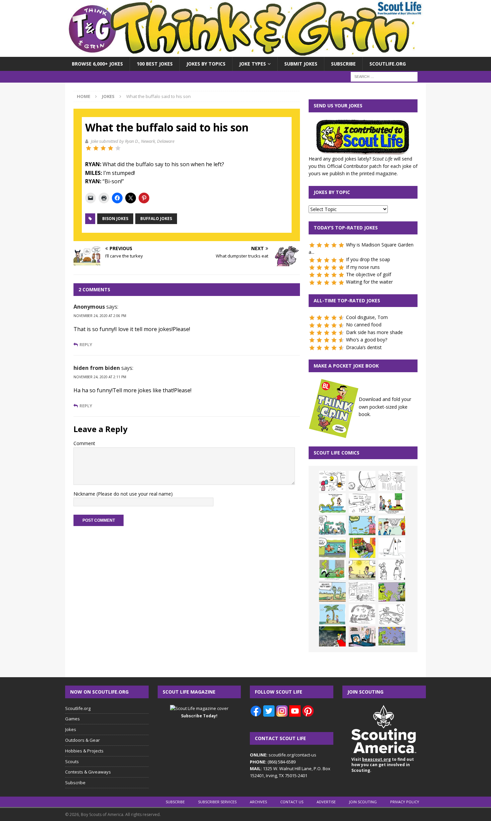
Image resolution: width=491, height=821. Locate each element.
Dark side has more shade (374, 332)
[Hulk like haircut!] (391, 592)
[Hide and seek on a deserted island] (332, 614)
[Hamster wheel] (362, 481)
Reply (85, 344)
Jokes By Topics (205, 64)
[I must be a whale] (332, 548)
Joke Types (252, 64)
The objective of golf (368, 274)
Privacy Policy (404, 801)
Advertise (326, 801)
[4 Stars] (110, 148)
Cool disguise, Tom (367, 317)
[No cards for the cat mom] (362, 636)
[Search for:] (384, 76)
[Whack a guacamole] (362, 548)
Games (72, 719)
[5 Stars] (118, 148)
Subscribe (343, 64)
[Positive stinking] (362, 592)
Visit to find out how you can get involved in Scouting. (382, 765)
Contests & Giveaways (88, 772)
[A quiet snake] (332, 592)
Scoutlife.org (387, 64)
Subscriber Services (217, 801)
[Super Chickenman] (332, 636)
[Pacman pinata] (332, 481)
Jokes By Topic (332, 192)
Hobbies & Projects (84, 751)
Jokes (70, 729)
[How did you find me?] (332, 570)
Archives (258, 801)
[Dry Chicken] (362, 570)
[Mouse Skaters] (391, 614)
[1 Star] (88, 148)
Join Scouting (363, 801)
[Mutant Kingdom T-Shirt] (391, 570)
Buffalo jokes (156, 218)
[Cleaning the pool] (332, 503)
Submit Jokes (300, 64)
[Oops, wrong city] (332, 525)
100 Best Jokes (155, 64)
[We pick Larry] (391, 503)
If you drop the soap (368, 259)
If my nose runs (363, 267)
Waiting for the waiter (369, 282)
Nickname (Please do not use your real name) (123, 494)
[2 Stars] (96, 148)
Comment (84, 443)
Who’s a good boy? (366, 339)
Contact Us (291, 801)
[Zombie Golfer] (362, 525)
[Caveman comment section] (362, 614)
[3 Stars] (103, 148)
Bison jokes (115, 218)
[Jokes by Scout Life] (245, 53)
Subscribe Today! (199, 716)
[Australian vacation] (391, 481)
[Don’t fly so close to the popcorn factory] (391, 525)
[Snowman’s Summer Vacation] (362, 503)
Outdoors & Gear (82, 740)
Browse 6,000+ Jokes (97, 64)
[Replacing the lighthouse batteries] (391, 548)
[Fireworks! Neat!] (391, 636)
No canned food (363, 324)
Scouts (72, 761)
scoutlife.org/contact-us (283, 755)
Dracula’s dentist (364, 347)
